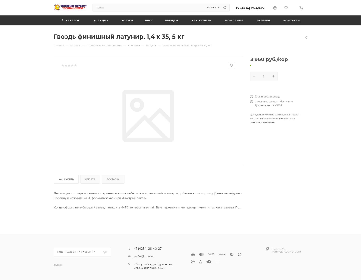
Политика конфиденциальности (286, 250)
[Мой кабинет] (275, 8)
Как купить (66, 179)
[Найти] (225, 7)
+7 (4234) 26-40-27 (250, 8)
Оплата (90, 179)
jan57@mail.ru (144, 256)
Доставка (113, 179)
